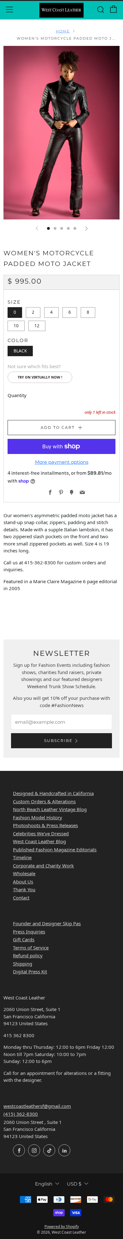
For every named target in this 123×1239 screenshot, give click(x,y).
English (43, 1184)
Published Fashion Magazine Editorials (55, 849)
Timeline (22, 857)
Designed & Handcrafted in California (53, 793)
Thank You (24, 889)
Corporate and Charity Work (43, 865)
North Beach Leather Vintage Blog (50, 809)
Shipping (22, 963)
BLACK (20, 351)
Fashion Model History (37, 817)
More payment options (61, 462)
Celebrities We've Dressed (41, 833)
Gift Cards (23, 939)
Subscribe (58, 740)
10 (16, 326)
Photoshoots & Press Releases (45, 825)
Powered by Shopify (61, 1226)
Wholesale (24, 873)
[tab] (48, 228)
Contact (21, 897)
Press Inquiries (29, 931)
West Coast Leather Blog (39, 841)
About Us (23, 881)
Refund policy (28, 955)
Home (63, 31)
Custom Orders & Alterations (44, 801)
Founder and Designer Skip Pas (47, 923)
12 (36, 326)
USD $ (74, 1184)
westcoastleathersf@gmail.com (37, 1106)
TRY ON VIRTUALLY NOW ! (40, 377)
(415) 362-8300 (20, 1114)
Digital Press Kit (30, 971)
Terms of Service (31, 947)
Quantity (17, 395)
